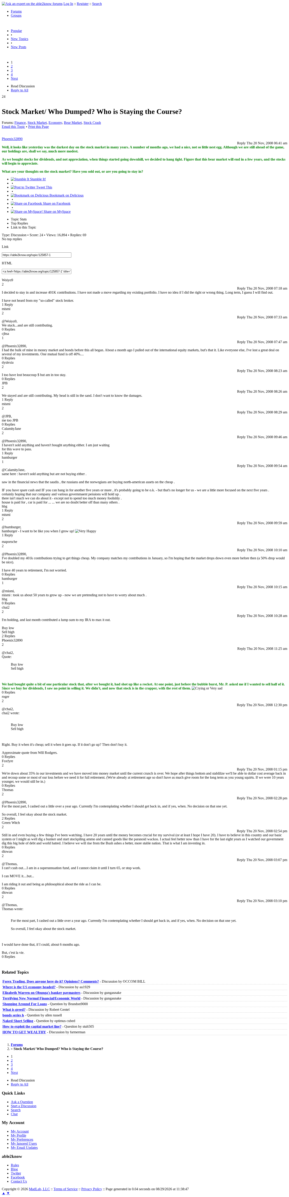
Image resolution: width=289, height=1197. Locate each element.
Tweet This (43, 187)
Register (83, 4)
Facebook (18, 1177)
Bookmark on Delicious (66, 195)
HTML (7, 263)
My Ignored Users (24, 1143)
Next (14, 78)
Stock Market (37, 123)
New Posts (18, 47)
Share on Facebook (56, 203)
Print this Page (38, 127)
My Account (20, 1131)
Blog (14, 1169)
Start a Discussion (23, 1106)
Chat (14, 1114)
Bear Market (73, 123)
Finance (20, 123)
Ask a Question (22, 1102)
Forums (16, 11)
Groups (16, 15)
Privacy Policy (91, 1189)
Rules (15, 1165)
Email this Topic (13, 127)
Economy (55, 123)
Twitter (16, 1173)
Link (5, 247)
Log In (68, 4)
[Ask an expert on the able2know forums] (32, 4)
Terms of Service (66, 1189)
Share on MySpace (57, 211)
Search (97, 4)
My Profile (18, 1135)
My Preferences (22, 1139)
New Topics (19, 39)
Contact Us (19, 1181)
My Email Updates (24, 1147)
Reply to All (19, 90)
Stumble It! (37, 179)
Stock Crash (92, 123)
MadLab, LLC (39, 1189)
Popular (16, 31)
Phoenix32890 (12, 139)
